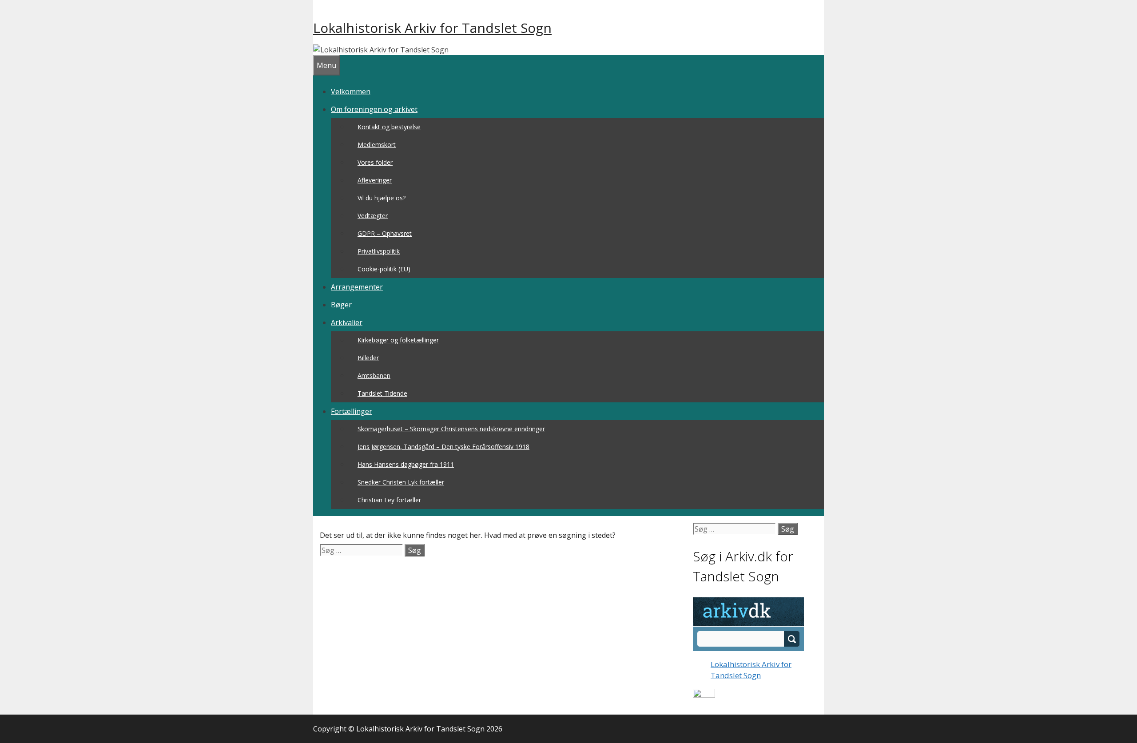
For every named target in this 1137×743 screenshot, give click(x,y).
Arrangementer (357, 287)
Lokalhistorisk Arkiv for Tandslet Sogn (432, 28)
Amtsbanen (374, 375)
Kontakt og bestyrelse (389, 127)
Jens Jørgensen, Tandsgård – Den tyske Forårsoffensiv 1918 (443, 446)
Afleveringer (375, 180)
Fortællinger (351, 411)
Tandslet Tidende (382, 393)
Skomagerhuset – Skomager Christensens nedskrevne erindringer (451, 429)
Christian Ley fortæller (389, 500)
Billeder (368, 358)
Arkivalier (346, 322)
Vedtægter (373, 215)
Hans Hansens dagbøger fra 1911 (406, 464)
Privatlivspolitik (379, 251)
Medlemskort (377, 144)
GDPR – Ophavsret (385, 233)
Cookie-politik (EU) (384, 269)
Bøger (341, 305)
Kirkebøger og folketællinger (398, 340)
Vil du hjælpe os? (382, 198)
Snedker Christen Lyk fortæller (401, 482)
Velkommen (350, 91)
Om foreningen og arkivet (374, 109)
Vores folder (375, 162)
